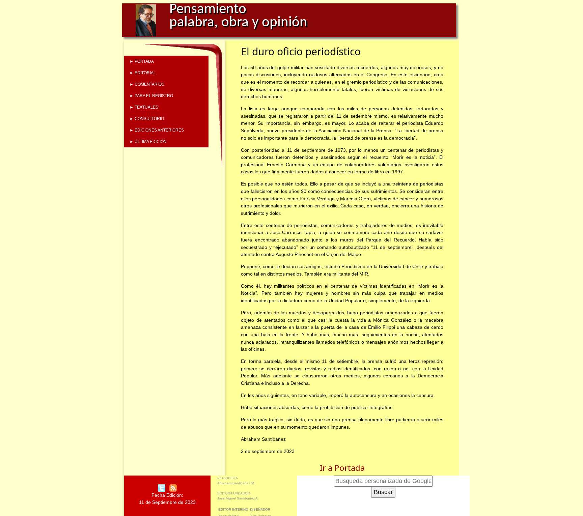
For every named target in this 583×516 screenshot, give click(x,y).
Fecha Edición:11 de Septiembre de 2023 (167, 498)
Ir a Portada (342, 467)
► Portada (142, 61)
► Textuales (144, 107)
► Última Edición (148, 141)
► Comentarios (147, 84)
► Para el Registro (151, 95)
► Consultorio (147, 118)
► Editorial (143, 72)
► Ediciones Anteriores (157, 130)
